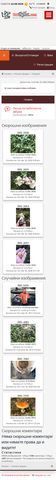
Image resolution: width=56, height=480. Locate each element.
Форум (36, 48)
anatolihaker (7, 461)
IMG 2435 (23, 285)
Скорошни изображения (24, 125)
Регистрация (38, 7)
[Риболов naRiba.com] (19, 15)
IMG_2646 (23, 132)
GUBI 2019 (30, 344)
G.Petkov (28, 157)
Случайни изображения (24, 278)
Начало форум (19, 466)
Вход (51, 7)
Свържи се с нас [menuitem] (43, 475)
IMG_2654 (23, 206)
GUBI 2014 (30, 417)
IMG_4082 (23, 322)
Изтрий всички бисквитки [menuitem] (17, 475)
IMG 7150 (23, 395)
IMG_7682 (23, 358)
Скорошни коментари (22, 430)
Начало (5, 466)
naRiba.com (26, 48)
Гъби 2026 (30, 154)
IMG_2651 (23, 243)
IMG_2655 (23, 169)
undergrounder (30, 307)
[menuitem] (25, 56)
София (40, 3)
